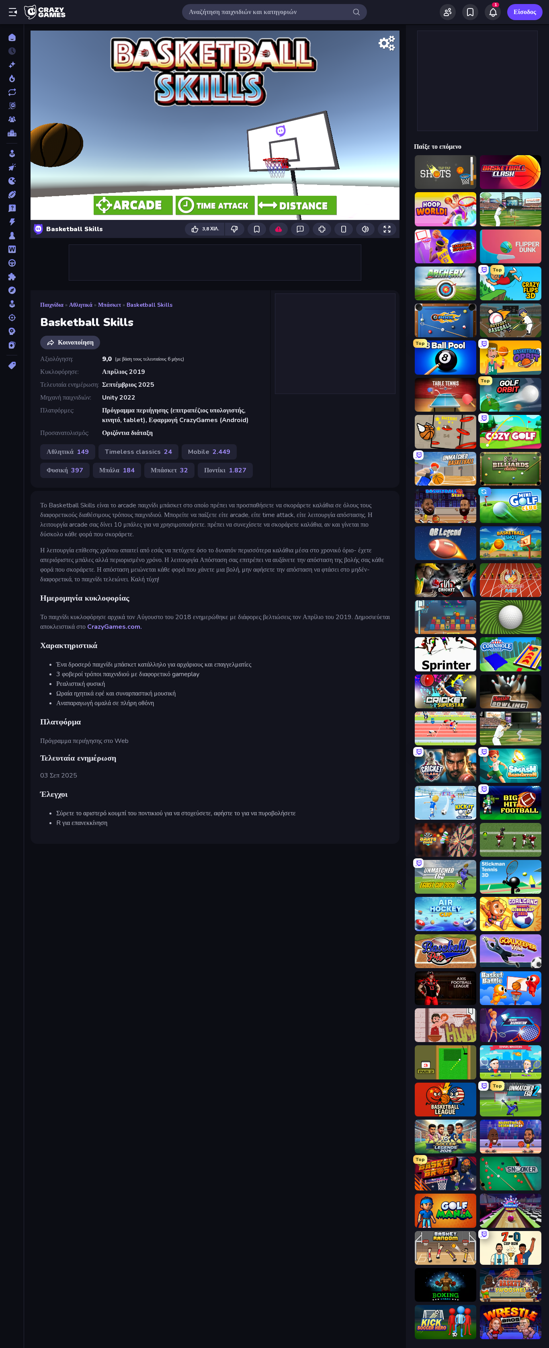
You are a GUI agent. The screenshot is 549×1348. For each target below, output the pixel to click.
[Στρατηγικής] (12, 331)
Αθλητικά (80, 305)
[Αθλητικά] (12, 194)
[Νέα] (12, 65)
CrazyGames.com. (114, 626)
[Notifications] (493, 12)
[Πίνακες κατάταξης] (12, 133)
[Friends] (448, 12)
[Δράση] (12, 222)
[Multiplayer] (12, 119)
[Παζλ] (12, 276)
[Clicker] (12, 167)
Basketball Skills (149, 305)
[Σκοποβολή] (12, 317)
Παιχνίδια (52, 305)
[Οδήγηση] (12, 263)
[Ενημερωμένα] (12, 92)
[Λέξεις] (12, 249)
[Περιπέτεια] (12, 290)
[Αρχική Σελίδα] (12, 37)
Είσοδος (525, 12)
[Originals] (12, 106)
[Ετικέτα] (12, 365)
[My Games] (470, 12)
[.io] (12, 181)
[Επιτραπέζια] (12, 235)
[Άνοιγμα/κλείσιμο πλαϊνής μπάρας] (13, 12)
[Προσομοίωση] (12, 304)
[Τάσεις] (12, 78)
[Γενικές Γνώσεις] (12, 208)
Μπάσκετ (109, 305)
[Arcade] (12, 153)
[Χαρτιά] (12, 345)
